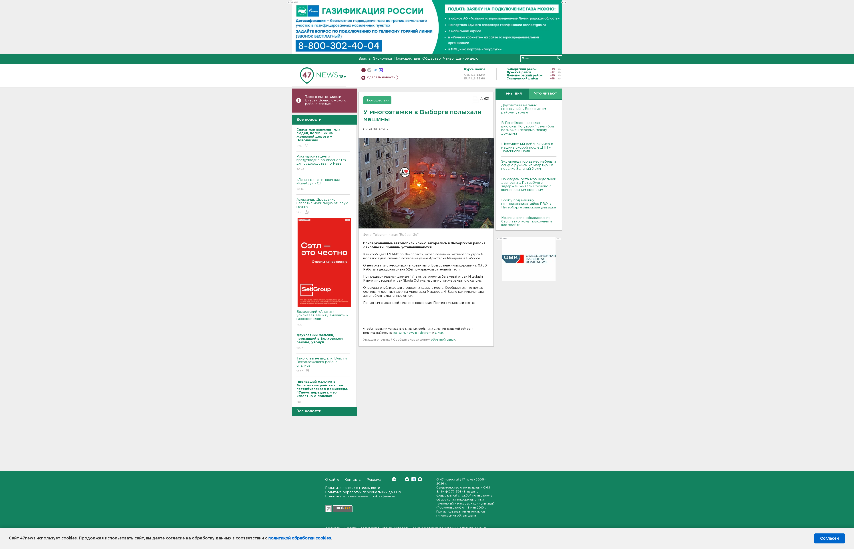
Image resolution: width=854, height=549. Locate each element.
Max (420, 479)
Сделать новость (381, 77)
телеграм (375, 70)
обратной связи (443, 340)
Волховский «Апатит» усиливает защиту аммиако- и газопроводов (322, 318)
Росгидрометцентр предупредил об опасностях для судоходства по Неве (321, 163)
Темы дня (512, 93)
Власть (365, 58)
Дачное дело (467, 58)
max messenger (381, 70)
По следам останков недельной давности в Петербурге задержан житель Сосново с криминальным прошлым (528, 184)
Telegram (413, 479)
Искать (558, 58)
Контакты (352, 479)
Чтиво (448, 58)
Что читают (545, 93)
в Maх (439, 333)
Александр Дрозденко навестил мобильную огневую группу (322, 206)
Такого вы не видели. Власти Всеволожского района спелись (325, 100)
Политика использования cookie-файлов (360, 496)
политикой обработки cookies (299, 538)
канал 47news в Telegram (412, 333)
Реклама (374, 479)
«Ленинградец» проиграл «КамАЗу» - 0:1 (318, 184)
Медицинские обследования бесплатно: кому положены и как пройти (526, 221)
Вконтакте (407, 479)
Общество (431, 58)
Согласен (829, 538)
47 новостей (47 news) (457, 479)
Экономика (382, 58)
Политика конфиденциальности (352, 487)
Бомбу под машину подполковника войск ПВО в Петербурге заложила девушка (528, 204)
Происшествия (407, 58)
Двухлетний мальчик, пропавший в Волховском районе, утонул (523, 109)
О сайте (332, 479)
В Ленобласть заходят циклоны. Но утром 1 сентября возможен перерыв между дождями (527, 128)
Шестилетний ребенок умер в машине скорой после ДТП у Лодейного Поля (527, 148)
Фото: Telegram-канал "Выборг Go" (391, 235)
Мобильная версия (363, 70)
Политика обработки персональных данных (363, 492)
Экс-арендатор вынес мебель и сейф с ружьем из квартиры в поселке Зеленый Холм (528, 165)
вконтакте (369, 70)
